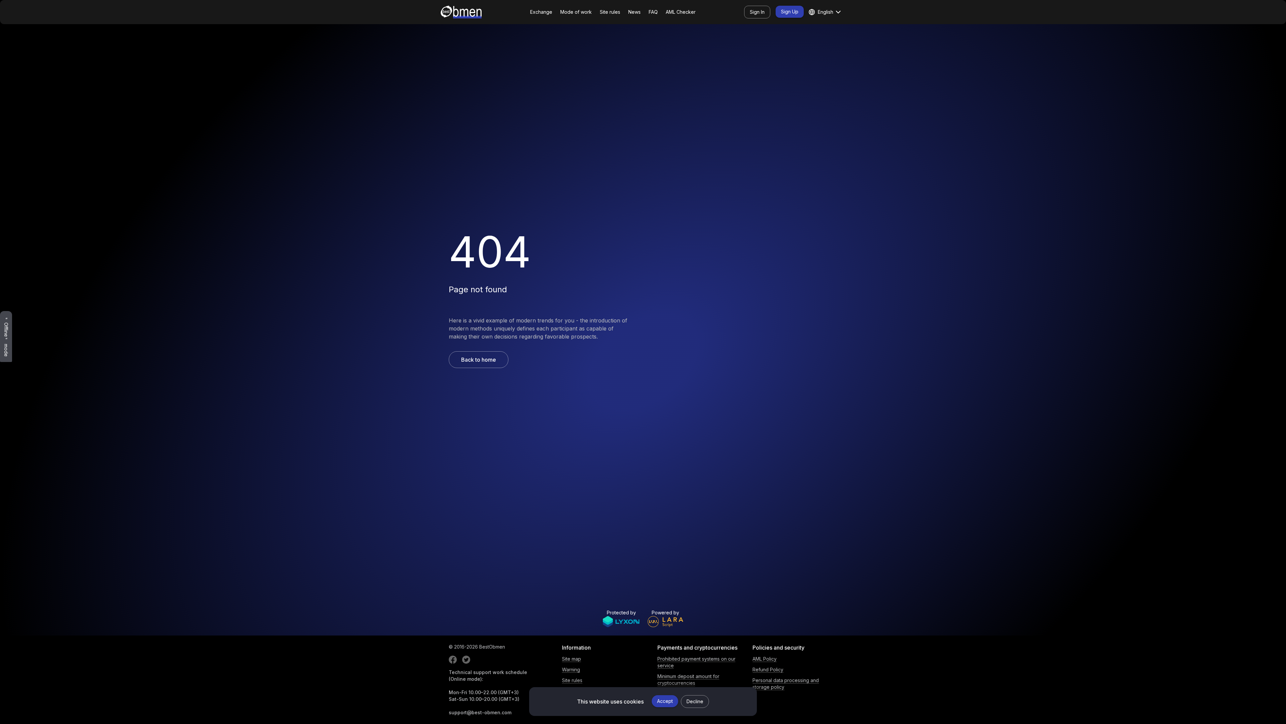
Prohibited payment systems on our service (696, 662)
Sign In (757, 12)
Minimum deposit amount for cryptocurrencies (688, 679)
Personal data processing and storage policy (786, 683)
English (825, 12)
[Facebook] (453, 660)
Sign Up (789, 11)
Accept (665, 701)
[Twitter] (466, 660)
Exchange (541, 12)
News (634, 12)
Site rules (610, 12)
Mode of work (576, 12)
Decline (695, 701)
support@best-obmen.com (480, 712)
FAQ (653, 12)
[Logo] (461, 12)
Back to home (478, 359)
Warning (571, 669)
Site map (571, 659)
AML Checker (681, 12)
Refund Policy (768, 669)
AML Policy (765, 659)
